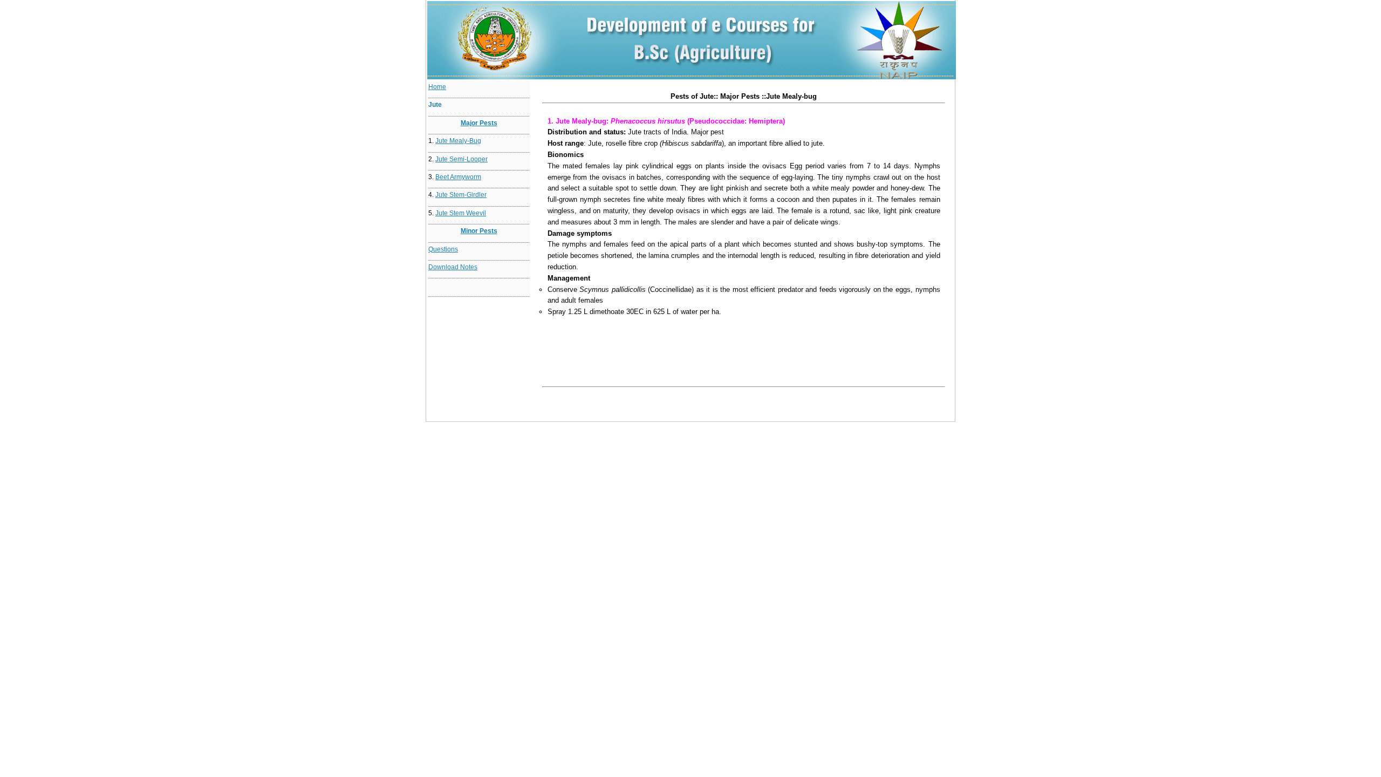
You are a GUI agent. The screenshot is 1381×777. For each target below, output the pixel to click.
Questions (443, 249)
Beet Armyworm (458, 177)
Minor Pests (479, 231)
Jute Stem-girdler (461, 195)
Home (437, 87)
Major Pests (479, 123)
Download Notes (452, 267)
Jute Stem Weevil (460, 213)
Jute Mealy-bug (458, 141)
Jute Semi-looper (461, 159)
